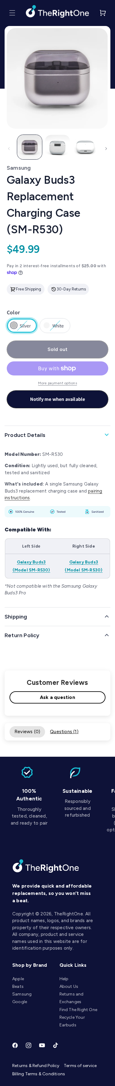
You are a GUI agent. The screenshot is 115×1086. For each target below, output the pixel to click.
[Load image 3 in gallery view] (57, 147)
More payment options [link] (57, 383)
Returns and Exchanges (71, 998)
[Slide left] (9, 148)
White (58, 328)
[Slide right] (106, 148)
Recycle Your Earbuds (72, 1021)
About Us (69, 986)
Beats (18, 986)
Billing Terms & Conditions (38, 1074)
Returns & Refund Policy (35, 1065)
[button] (12, 13)
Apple (18, 978)
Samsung (22, 994)
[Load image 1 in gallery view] (29, 147)
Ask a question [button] (57, 697)
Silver (25, 328)
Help (64, 978)
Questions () (64, 731)
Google (19, 1001)
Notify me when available (57, 399)
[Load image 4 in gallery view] (85, 147)
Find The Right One (78, 1009)
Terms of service (80, 1065)
